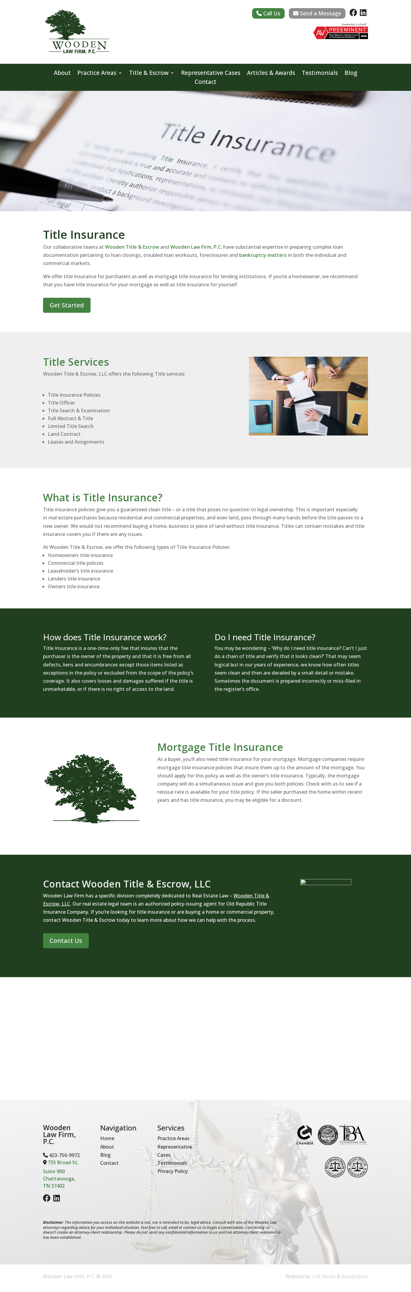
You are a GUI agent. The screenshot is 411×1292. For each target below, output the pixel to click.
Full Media (324, 1276)
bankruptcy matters (263, 255)
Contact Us (66, 941)
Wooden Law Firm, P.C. (196, 247)
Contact (205, 83)
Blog (351, 74)
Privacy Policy (172, 1171)
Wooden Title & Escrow (132, 247)
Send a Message (319, 13)
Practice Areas (96, 74)
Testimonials (320, 74)
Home (107, 1138)
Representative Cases (210, 74)
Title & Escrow (148, 74)
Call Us (271, 13)
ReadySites (355, 1276)
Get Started (67, 305)
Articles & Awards (271, 74)
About (62, 74)
